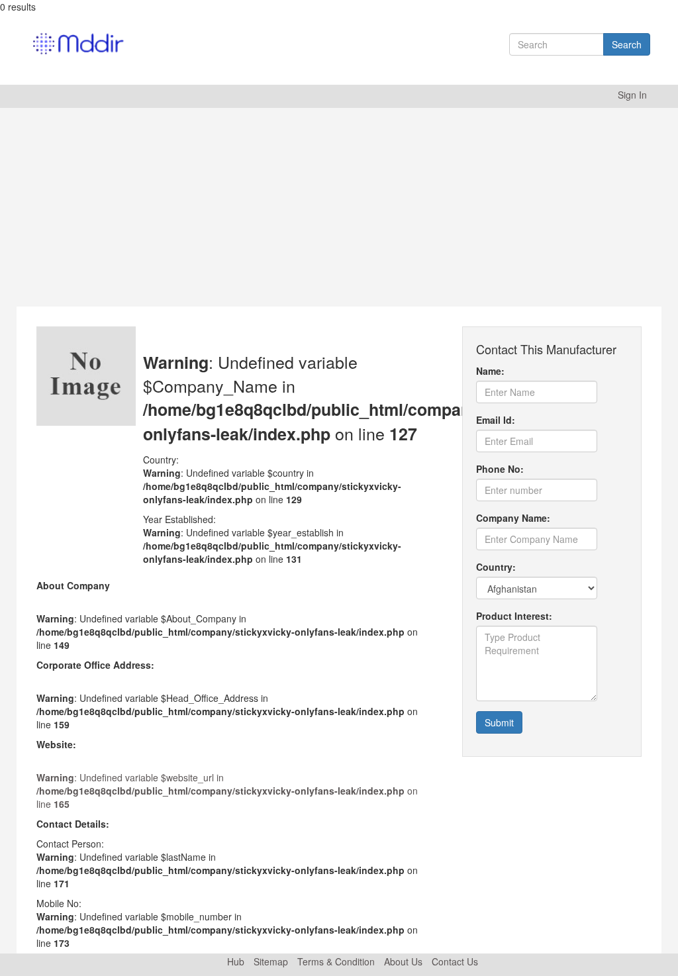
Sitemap (271, 961)
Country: (496, 566)
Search (627, 44)
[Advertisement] (339, 207)
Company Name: (513, 517)
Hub (235, 961)
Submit (499, 722)
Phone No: (500, 468)
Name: (490, 370)
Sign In (632, 94)
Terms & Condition (336, 961)
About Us (403, 961)
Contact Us (455, 961)
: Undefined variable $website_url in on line (227, 790)
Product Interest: (514, 615)
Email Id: (495, 419)
